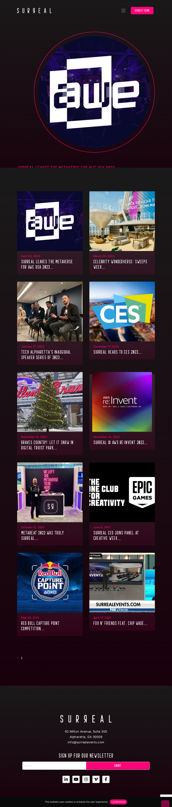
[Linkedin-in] (66, 779)
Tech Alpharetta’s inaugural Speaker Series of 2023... (46, 354)
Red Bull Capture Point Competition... (40, 625)
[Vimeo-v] (96, 779)
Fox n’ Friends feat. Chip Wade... (120, 623)
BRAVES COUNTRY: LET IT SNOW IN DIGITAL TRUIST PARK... (47, 445)
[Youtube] (76, 779)
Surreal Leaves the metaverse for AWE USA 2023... (47, 264)
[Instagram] (86, 779)
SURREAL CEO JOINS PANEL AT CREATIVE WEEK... (116, 535)
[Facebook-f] (106, 779)
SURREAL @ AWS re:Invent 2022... (120, 442)
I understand (118, 801)
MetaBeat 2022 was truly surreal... (42, 535)
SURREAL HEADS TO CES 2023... (117, 352)
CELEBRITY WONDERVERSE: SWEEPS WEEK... (120, 264)
